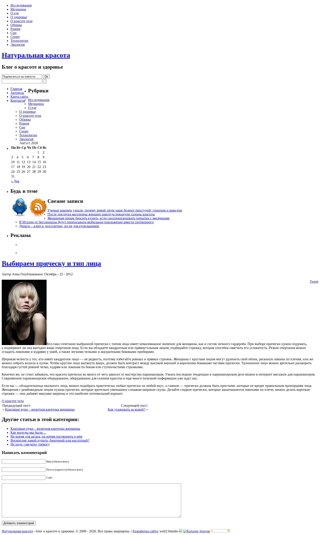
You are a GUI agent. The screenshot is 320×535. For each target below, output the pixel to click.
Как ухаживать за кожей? (126, 409)
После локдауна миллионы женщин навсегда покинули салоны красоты (101, 214)
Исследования (21, 5)
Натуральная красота (36, 55)
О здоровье (18, 17)
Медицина (18, 9)
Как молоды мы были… (28, 432)
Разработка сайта (145, 531)
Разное (15, 29)
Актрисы (17, 93)
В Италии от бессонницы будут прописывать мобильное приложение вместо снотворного (86, 222)
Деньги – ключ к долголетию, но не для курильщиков (59, 226)
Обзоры (16, 25)
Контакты (17, 100)
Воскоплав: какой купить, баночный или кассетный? (49, 440)
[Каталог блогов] (180, 531)
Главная (16, 89)
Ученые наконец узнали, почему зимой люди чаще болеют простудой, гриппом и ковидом (114, 210)
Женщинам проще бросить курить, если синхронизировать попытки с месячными (108, 218)
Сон (13, 33)
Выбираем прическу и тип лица (51, 263)
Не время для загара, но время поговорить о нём (46, 436)
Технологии (19, 40)
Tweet (314, 281)
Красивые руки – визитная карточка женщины (40, 409)
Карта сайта (19, 96)
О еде (14, 13)
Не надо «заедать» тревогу (30, 444)
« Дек (15, 181)
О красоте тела (21, 21)
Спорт (15, 37)
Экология (17, 44)
